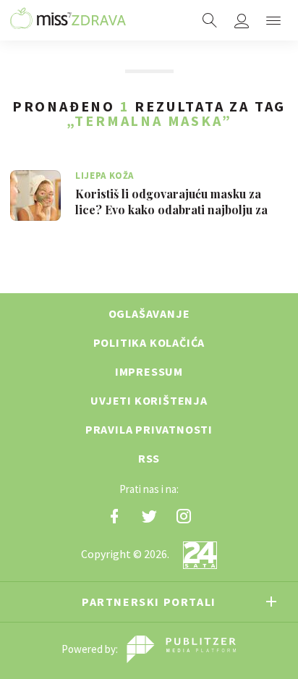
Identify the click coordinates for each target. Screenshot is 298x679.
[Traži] (209, 20)
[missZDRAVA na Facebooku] (114, 516)
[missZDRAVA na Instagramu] (183, 516)
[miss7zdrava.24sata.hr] (68, 20)
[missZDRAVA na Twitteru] (149, 516)
